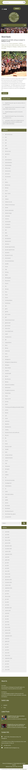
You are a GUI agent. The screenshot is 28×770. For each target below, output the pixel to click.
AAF (6, 142)
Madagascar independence (11, 362)
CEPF (6, 196)
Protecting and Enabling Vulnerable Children (14, 407)
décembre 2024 (8, 579)
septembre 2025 (8, 554)
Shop (5, 707)
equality (6, 263)
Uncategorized (8, 483)
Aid (5, 157)
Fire (6, 286)
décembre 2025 (8, 545)
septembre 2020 (8, 658)
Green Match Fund (9, 331)
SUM (25, 46)
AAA (6, 137)
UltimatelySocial (23, 769)
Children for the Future (6, 45)
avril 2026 (7, 534)
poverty (6, 401)
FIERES (6, 275)
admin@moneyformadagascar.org (11, 747)
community (7, 216)
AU (5, 179)
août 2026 (7, 531)
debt (6, 232)
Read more (5, 93)
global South (7, 322)
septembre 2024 (8, 588)
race (6, 415)
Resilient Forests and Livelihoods (12, 432)
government (7, 325)
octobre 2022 (8, 610)
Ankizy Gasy (7, 168)
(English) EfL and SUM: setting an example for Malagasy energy (13, 40)
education (17, 45)
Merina (6, 376)
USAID (6, 491)
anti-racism (7, 173)
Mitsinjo (6, 382)
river (6, 441)
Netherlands (7, 387)
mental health (8, 373)
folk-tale (7, 289)
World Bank (7, 508)
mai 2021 (7, 647)
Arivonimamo (8, 176)
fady (6, 269)
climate (6, 207)
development (8, 238)
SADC (6, 452)
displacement (8, 241)
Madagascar (9, 46)
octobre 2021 (8, 633)
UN (5, 477)
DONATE (17, 8)
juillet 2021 (7, 641)
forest (6, 294)
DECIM (13, 45)
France (6, 297)
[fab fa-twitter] (4, 9)
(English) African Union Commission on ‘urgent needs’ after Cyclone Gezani (16, 725)
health (4, 46)
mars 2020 (7, 669)
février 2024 (7, 596)
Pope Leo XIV (8, 398)
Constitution (7, 224)
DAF (6, 230)
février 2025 (7, 574)
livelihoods (7, 351)
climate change (8, 213)
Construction (7, 227)
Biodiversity (7, 185)
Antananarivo (8, 171)
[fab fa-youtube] (5, 9)
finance (6, 283)
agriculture (7, 154)
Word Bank (3, 48)
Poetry (6, 396)
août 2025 (7, 557)
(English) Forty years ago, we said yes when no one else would (16, 716)
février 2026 (7, 540)
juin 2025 (7, 562)
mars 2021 (7, 652)
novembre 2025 (8, 548)
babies (6, 182)
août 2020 (7, 661)
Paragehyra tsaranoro (10, 390)
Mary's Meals (8, 367)
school (22, 46)
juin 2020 (7, 664)
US (5, 488)
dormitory (7, 244)
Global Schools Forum (9, 320)
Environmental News (9, 261)
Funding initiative (8, 300)
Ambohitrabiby (8, 165)
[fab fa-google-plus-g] (8, 751)
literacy (6, 348)
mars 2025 (7, 571)
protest (6, 410)
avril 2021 (7, 650)
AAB (6, 140)
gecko (6, 308)
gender (6, 311)
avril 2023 (7, 605)
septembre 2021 (8, 635)
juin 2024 (7, 593)
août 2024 (7, 590)
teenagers (7, 469)
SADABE (6, 449)
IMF (5, 339)
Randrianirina (8, 427)
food (6, 292)
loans (6, 353)
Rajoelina (7, 424)
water (6, 497)
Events (6, 266)
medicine (7, 370)
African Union (8, 151)
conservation (8, 221)
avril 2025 (7, 568)
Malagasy (15, 46)
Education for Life (9, 255)
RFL (5, 438)
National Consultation (9, 384)
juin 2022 (7, 616)
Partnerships (8, 393)
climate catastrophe (9, 210)
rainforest (7, 421)
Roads (6, 443)
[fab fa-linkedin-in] (11, 751)
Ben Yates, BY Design (17, 766)
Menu (4, 25)
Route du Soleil (8, 446)
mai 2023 (7, 602)
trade (6, 471)
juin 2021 (7, 644)
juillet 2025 (7, 560)
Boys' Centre (7, 193)
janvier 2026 (7, 543)
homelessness (8, 337)
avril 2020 (7, 666)
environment (8, 258)
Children (21, 43)
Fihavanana (7, 280)
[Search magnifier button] (24, 2)
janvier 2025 (7, 576)
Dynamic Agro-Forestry (10, 247)
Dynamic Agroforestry (9, 249)
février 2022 (7, 627)
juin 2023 (7, 599)
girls (6, 317)
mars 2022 (7, 624)
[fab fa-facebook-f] (2, 9)
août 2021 (7, 638)
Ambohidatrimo (8, 159)
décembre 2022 (8, 607)
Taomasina (7, 466)
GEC (6, 306)
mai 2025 (7, 565)
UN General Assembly (10, 480)
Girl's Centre (7, 314)
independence (8, 342)
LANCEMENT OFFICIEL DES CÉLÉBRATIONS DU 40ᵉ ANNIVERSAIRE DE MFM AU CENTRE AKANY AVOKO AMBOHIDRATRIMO (13, 122)
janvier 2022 (7, 630)
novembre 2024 (8, 582)
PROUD (6, 412)
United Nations (8, 486)
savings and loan (8, 455)
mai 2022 (7, 619)
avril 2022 (7, 621)
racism (6, 418)
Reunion (7, 435)
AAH (6, 145)
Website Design (9, 766)
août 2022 (7, 613)
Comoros (7, 218)
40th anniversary (8, 134)
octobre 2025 (8, 551)
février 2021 (7, 655)
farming (6, 272)
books (6, 190)
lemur (6, 345)
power (6, 404)
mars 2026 (7, 537)
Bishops (6, 187)
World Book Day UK (9, 511)
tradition (7, 474)
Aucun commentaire (13, 43)
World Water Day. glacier (10, 514)
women (6, 502)
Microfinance (8, 379)
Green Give (7, 328)
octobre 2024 (8, 585)
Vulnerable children (9, 494)
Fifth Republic (8, 277)
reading (19, 46)
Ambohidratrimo (8, 162)
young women (8, 516)
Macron (6, 356)
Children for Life (8, 202)
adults (6, 148)
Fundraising (7, 303)
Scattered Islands (9, 457)
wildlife (6, 500)
